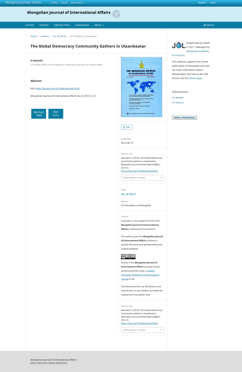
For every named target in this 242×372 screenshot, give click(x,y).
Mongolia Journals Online (23, 2)
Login (213, 2)
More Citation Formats (134, 177)
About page (195, 78)
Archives (44, 25)
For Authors (178, 102)
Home (54, 2)
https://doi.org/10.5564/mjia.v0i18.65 (139, 171)
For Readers (178, 97)
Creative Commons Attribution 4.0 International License (140, 274)
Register (202, 2)
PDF (128, 127)
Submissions (82, 25)
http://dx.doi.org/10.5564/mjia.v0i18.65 (58, 88)
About (64, 2)
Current (30, 25)
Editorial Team (62, 25)
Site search (77, 2)
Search (210, 25)
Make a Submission (184, 117)
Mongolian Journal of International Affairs (68, 12)
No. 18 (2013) (59, 36)
